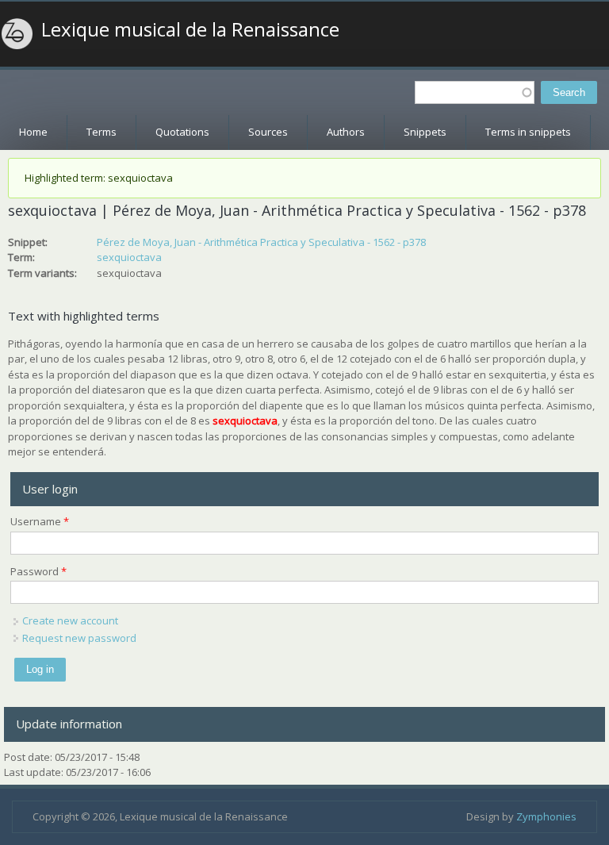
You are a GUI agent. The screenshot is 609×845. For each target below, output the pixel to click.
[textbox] (474, 92)
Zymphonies (546, 816)
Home (33, 132)
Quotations (182, 132)
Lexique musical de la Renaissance (190, 29)
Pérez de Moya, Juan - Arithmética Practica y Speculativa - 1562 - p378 (261, 242)
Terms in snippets (528, 132)
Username (39, 521)
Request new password (79, 638)
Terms (101, 132)
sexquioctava (129, 257)
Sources (268, 132)
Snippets (425, 132)
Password (38, 571)
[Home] (17, 34)
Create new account (70, 620)
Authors (346, 132)
